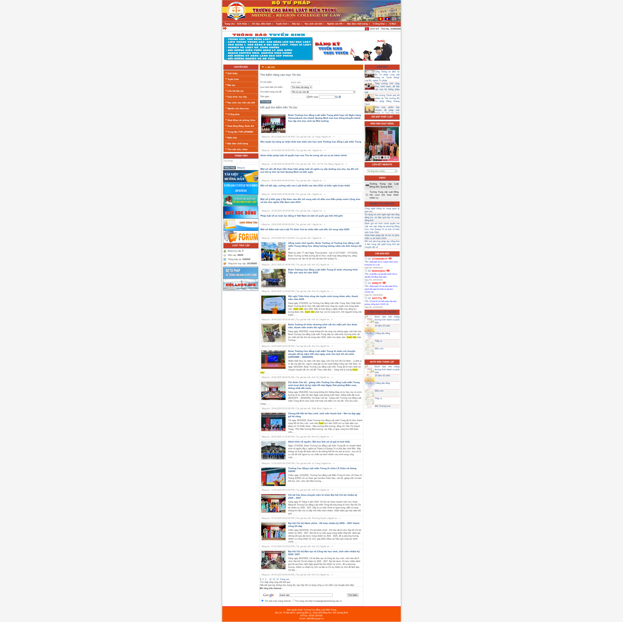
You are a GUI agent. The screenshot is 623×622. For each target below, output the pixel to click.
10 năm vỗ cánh (382, 325)
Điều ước (379, 348)
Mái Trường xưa (382, 406)
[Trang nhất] (262, 67)
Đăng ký (240, 168)
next (389, 143)
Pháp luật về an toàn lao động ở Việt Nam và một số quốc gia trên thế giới (301, 215)
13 (277, 579)
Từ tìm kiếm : (266, 82)
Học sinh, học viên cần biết (241, 102)
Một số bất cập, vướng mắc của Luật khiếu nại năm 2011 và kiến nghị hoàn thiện (305, 185)
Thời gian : (265, 96)
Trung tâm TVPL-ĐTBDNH (240, 132)
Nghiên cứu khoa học (238, 108)
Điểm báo (232, 138)
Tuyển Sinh (233, 79)
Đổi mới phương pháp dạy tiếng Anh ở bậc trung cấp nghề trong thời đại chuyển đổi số (382, 244)
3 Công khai (233, 114)
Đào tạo (231, 85)
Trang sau (284, 579)
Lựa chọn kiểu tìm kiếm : (272, 87)
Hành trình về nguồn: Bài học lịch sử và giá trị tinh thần (319, 441)
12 (274, 579)
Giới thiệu (232, 73)
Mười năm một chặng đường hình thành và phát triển (387, 320)
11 (270, 579)
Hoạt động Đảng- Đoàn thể (240, 126)
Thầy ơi (378, 341)
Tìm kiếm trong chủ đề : (271, 92)
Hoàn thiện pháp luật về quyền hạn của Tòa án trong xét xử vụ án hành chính (303, 155)
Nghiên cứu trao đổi (382, 204)
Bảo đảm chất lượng (237, 143)
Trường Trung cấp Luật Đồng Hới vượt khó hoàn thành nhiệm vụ (384, 195)
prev (373, 143)
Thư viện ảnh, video (237, 149)
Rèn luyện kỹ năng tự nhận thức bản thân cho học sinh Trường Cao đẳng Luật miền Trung (310, 141)
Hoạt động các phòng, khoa (241, 120)
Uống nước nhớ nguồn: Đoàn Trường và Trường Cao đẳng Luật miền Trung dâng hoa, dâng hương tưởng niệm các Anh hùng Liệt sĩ (325, 246)
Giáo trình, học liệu (237, 97)
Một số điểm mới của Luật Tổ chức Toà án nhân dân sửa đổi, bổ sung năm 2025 (304, 229)
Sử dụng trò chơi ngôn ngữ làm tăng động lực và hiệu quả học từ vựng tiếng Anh (382, 217)
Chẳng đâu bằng (382, 333)
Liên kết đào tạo (235, 91)
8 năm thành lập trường (382, 312)
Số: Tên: (381, 262)
